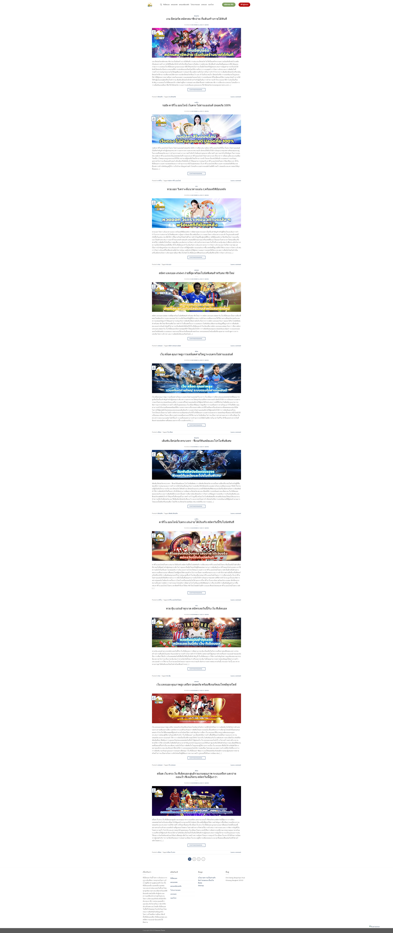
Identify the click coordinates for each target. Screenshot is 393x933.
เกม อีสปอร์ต (172, 97)
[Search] (161, 5)
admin (207, 24)
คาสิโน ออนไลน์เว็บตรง (174, 600)
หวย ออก (168, 264)
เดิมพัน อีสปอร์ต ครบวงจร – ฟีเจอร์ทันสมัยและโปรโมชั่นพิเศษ (196, 440)
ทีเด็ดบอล (166, 4)
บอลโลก (211, 4)
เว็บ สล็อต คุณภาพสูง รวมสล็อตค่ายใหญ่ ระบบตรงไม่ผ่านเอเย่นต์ (196, 354)
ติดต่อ (200, 883)
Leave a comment (236, 97)
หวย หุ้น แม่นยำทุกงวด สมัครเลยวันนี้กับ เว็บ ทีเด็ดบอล (196, 608)
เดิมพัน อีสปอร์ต (173, 513)
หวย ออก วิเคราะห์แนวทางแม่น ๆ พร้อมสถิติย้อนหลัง (196, 189)
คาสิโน (196, 102)
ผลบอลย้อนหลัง (184, 4)
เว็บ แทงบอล (172, 765)
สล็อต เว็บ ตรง (171, 852)
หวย (196, 186)
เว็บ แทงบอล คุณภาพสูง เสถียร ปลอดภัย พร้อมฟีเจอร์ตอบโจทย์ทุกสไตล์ (196, 684)
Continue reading (196, 89)
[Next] (203, 859)
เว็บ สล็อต (170, 432)
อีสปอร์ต (196, 16)
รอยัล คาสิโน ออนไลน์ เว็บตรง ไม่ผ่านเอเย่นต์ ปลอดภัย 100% (196, 105)
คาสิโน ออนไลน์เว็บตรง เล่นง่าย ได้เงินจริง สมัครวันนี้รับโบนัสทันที (196, 522)
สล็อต (196, 351)
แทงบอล (204, 4)
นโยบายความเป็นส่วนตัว (207, 878)
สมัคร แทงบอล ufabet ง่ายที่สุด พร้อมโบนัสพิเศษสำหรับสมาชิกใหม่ (196, 273)
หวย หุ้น (168, 676)
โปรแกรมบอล (195, 4)
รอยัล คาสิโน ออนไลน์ (174, 180)
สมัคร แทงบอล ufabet (175, 346)
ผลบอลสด (174, 4)
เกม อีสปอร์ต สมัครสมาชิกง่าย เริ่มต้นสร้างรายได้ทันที (196, 18)
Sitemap (201, 885)
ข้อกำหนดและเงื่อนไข (206, 880)
